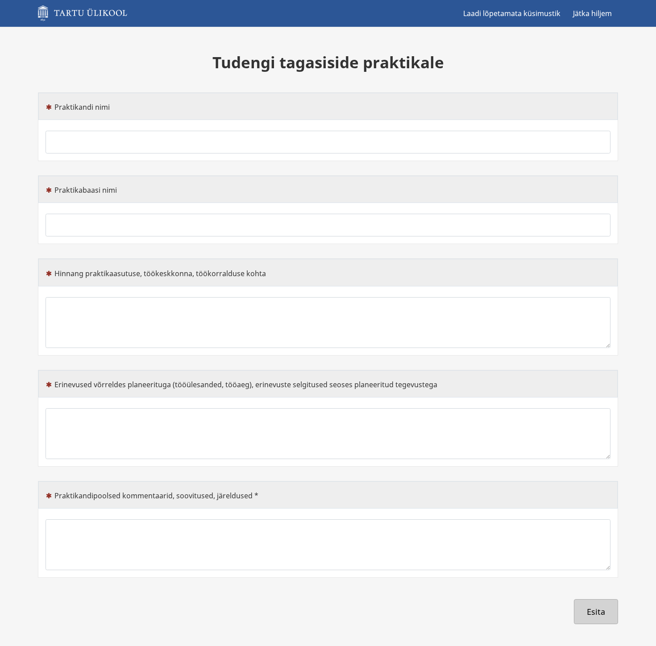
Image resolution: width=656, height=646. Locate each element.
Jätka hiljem (592, 13)
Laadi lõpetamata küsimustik (512, 13)
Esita (596, 611)
